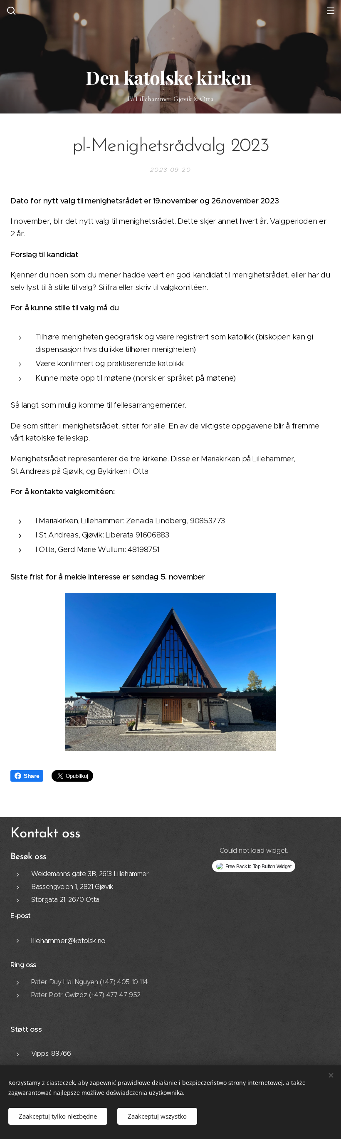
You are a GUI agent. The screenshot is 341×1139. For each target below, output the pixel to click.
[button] (10, 10)
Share (31, 776)
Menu (330, 10)
